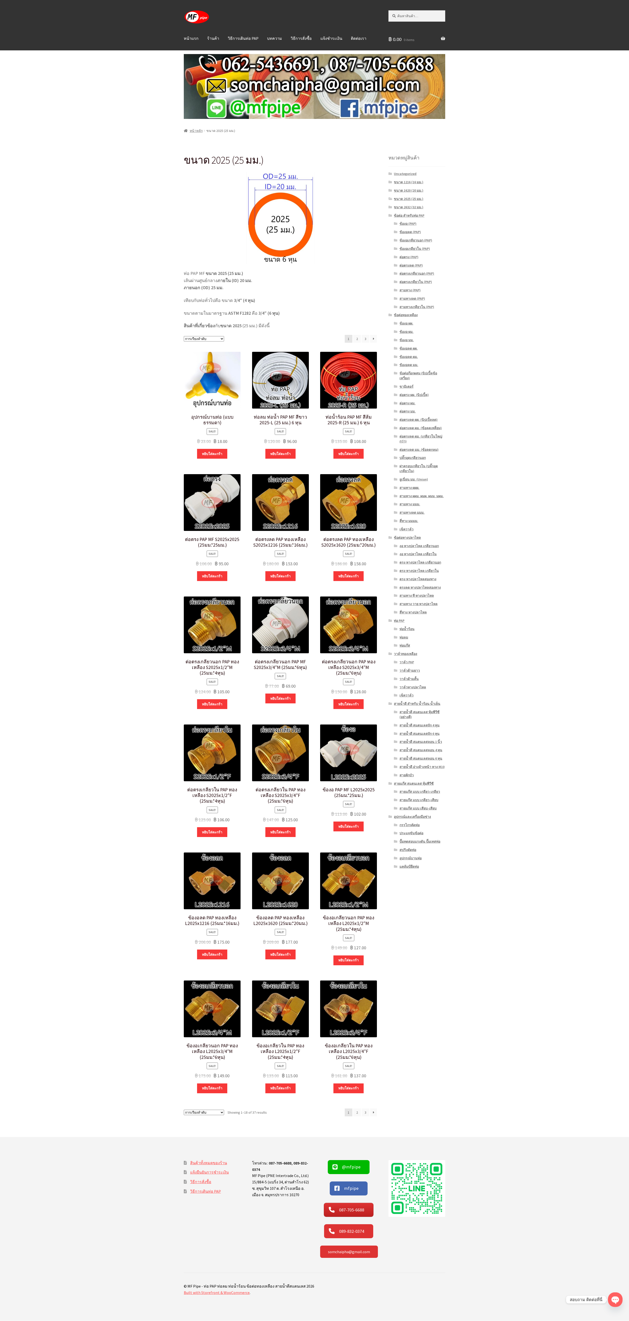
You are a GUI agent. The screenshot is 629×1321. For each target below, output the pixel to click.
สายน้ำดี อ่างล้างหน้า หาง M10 (422, 767)
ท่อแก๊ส (405, 645)
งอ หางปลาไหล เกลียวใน (418, 554)
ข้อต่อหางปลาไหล (407, 537)
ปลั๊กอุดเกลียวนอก (413, 457)
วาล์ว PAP (407, 662)
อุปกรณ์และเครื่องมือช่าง (412, 816)
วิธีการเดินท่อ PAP (243, 38)
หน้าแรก (191, 38)
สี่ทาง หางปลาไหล (413, 612)
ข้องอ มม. (407, 340)
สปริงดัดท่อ (408, 850)
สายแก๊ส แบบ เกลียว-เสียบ (419, 800)
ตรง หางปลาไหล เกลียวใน (419, 570)
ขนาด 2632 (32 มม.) (408, 207)
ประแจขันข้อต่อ (411, 833)
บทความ (274, 38)
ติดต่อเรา (358, 38)
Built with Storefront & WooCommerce (217, 1292)
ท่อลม (404, 637)
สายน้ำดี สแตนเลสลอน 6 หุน (421, 758)
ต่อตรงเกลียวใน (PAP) (416, 282)
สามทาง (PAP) (410, 290)
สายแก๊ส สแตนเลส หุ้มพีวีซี (414, 783)
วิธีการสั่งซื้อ (301, 38)
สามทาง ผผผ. (409, 487)
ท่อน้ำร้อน (407, 629)
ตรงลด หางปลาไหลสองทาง (420, 587)
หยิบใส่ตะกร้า (212, 454)
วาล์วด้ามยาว (410, 670)
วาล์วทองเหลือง (405, 654)
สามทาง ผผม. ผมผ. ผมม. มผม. (422, 496)
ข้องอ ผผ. (406, 323)
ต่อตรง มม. (408, 411)
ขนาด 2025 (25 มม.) (408, 199)
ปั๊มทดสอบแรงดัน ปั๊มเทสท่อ (420, 841)
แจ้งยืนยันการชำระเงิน (209, 1172)
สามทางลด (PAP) (412, 298)
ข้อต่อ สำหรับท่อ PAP (409, 215)
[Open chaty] (615, 1300)
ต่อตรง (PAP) (409, 257)
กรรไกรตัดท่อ (410, 825)
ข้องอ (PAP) (408, 223)
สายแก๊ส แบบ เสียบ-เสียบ (418, 808)
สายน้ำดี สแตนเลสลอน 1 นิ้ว (421, 741)
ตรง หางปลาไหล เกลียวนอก (420, 562)
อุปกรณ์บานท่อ (411, 858)
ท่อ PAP (399, 620)
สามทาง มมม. (410, 504)
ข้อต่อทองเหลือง (406, 315)
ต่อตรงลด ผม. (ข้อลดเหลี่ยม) (421, 428)
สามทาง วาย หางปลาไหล (419, 604)
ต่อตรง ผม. (407, 403)
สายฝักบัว (407, 775)
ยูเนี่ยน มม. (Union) (414, 479)
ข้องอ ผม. (407, 331)
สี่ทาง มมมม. (409, 521)
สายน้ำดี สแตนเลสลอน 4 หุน (421, 750)
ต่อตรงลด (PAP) (411, 265)
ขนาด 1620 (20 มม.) (408, 190)
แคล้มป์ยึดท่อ (409, 866)
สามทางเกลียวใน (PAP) (417, 307)
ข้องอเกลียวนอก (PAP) (416, 240)
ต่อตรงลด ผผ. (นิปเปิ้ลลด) (419, 419)
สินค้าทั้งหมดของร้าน (208, 1162)
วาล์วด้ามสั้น (409, 679)
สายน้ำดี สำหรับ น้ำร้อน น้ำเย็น (417, 703)
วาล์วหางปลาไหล (413, 687)
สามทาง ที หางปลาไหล (417, 595)
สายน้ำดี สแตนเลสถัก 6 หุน (420, 733)
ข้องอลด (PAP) (410, 232)
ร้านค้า (213, 38)
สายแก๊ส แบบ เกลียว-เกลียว (420, 791)
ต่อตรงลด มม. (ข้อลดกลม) (419, 449)
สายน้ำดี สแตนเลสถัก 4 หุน (420, 725)
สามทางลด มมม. (412, 512)
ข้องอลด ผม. (409, 357)
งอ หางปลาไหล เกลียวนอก (419, 546)
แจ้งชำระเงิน (331, 38)
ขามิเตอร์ (407, 386)
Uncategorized (405, 173)
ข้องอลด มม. (409, 365)
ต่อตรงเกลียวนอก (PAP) (417, 273)
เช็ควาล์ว (407, 529)
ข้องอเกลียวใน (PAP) (415, 248)
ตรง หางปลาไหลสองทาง (418, 579)
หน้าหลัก (196, 130)
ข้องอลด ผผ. (409, 348)
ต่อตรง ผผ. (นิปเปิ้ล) (414, 395)
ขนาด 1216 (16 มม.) (408, 182)
